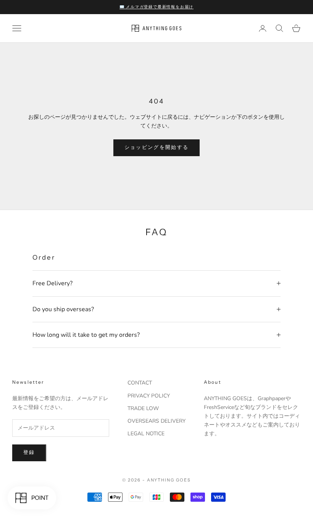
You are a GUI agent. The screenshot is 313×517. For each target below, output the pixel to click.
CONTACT (139, 382)
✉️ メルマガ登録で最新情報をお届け (156, 6)
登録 (29, 452)
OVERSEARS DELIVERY (156, 421)
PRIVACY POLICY (148, 395)
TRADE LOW (143, 408)
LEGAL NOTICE (146, 433)
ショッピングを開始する (156, 147)
